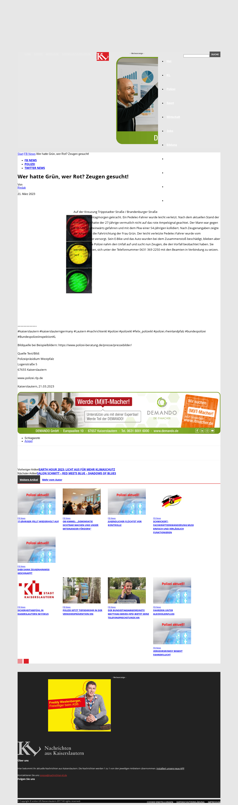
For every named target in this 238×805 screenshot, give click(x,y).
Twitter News (35, 168)
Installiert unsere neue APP (170, 768)
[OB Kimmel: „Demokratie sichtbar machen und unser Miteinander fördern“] (82, 513)
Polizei (30, 164)
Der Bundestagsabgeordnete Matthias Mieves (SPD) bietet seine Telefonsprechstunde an (128, 614)
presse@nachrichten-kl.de (53, 775)
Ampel (29, 441)
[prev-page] (20, 661)
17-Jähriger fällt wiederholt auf (38, 521)
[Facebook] (23, 199)
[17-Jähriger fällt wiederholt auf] (37, 513)
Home (28, 54)
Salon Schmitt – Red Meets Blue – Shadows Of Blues (76, 473)
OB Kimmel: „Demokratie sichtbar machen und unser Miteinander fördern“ (80, 525)
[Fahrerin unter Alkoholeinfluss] (172, 602)
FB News (30, 153)
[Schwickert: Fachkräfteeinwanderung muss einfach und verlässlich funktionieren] (172, 513)
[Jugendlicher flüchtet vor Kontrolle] (127, 513)
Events (38, 54)
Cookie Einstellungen (160, 802)
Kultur (171, 186)
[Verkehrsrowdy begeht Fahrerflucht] (172, 643)
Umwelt (171, 158)
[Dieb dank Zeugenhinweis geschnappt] (37, 561)
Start (20, 153)
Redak (22, 187)
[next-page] (26, 661)
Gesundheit (174, 172)
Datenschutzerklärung (76, 54)
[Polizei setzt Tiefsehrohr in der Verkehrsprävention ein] (82, 602)
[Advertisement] (119, 329)
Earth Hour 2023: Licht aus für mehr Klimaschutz (77, 469)
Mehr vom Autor (52, 479)
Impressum (52, 54)
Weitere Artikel (29, 479)
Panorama (173, 200)
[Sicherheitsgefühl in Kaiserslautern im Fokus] (37, 602)
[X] (36, 199)
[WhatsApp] (61, 199)
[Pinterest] (48, 199)
